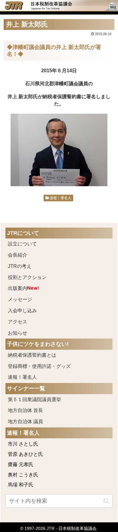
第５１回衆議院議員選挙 (34, 399)
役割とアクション (27, 277)
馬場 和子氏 (20, 484)
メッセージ (20, 299)
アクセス (17, 321)
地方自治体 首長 (32, 410)
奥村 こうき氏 (23, 474)
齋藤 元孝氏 (20, 464)
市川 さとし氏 (23, 443)
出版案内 (17, 288)
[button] (106, 501)
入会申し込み (22, 310)
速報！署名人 (60, 198)
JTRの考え (19, 266)
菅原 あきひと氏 (25, 454)
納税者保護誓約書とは (32, 355)
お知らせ (17, 333)
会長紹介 (17, 255)
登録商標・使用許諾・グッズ (39, 366)
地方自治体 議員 (25, 421)
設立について (22, 243)
